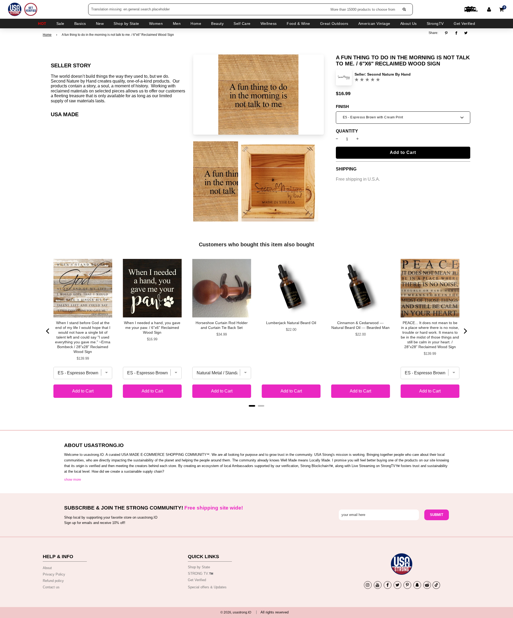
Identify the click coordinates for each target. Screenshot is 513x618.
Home (47, 35)
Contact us (51, 587)
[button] (403, 117)
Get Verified (464, 23)
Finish (342, 106)
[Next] (465, 331)
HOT (42, 23)
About (47, 568)
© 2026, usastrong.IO (235, 612)
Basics (80, 23)
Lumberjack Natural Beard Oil (291, 323)
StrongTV (435, 23)
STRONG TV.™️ (200, 574)
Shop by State (199, 567)
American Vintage (374, 23)
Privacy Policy (54, 574)
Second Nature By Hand (389, 74)
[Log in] (489, 9)
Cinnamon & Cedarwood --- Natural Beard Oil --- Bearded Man (360, 325)
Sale (60, 23)
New (100, 23)
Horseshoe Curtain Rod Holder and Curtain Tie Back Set (222, 325)
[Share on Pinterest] (448, 32)
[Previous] (48, 331)
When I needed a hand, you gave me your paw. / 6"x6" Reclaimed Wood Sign (152, 328)
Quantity (347, 131)
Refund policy (53, 581)
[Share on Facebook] (456, 32)
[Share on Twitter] (466, 32)
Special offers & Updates (207, 587)
